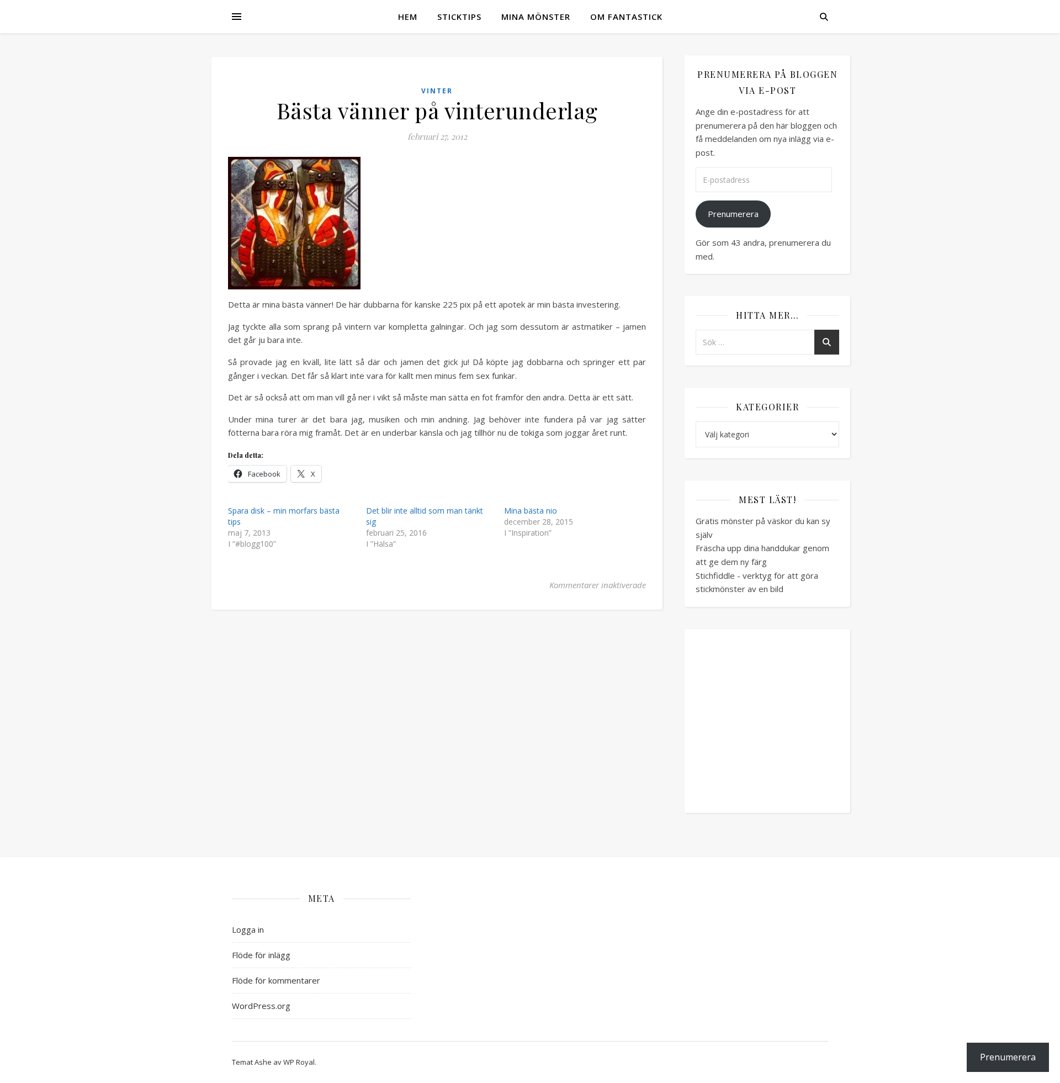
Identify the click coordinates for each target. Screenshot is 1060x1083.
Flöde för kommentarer (276, 980)
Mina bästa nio (530, 510)
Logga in (248, 929)
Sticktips (459, 16)
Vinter (437, 91)
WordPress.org (261, 1005)
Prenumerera (733, 213)
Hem (407, 16)
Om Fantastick (626, 16)
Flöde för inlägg (261, 954)
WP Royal (299, 1062)
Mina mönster (535, 16)
